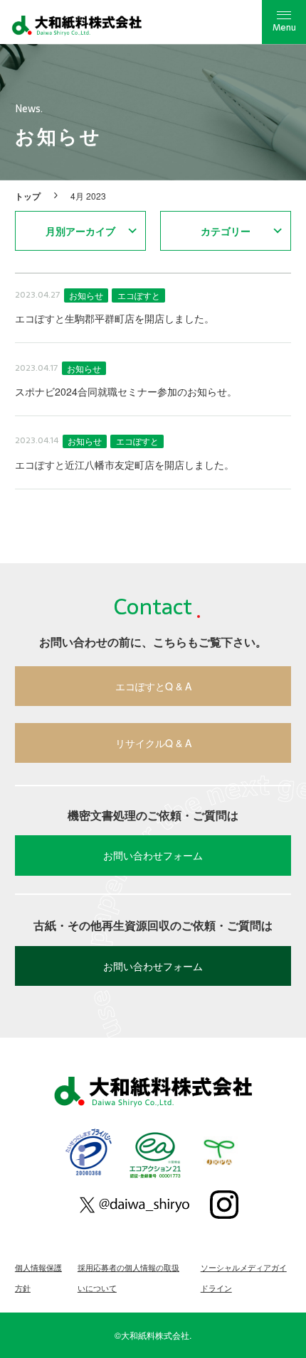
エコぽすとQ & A (153, 686)
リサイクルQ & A (153, 743)
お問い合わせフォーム (153, 855)
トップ (28, 195)
